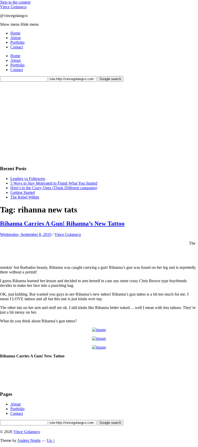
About (15, 38)
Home (15, 33)
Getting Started (22, 192)
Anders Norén (28, 440)
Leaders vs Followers (27, 178)
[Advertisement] (38, 123)
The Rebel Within (24, 197)
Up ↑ (51, 440)
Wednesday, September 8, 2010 (25, 234)
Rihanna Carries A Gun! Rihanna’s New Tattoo (62, 223)
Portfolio (17, 42)
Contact (16, 47)
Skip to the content (15, 2)
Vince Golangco (13, 7)
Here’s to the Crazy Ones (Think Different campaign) (53, 188)
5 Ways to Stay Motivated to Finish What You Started (53, 183)
